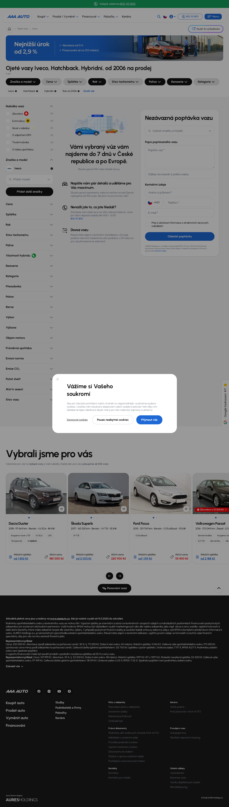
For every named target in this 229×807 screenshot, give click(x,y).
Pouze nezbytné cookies (113, 419)
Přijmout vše (149, 419)
